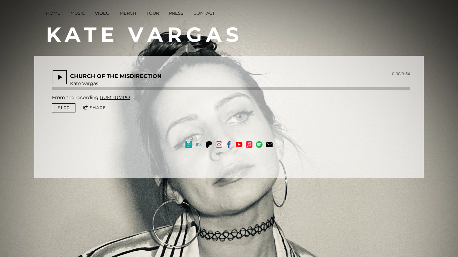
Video (102, 13)
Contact (204, 13)
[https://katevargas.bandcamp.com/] (198, 145)
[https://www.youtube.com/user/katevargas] (239, 145)
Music (77, 13)
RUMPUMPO (115, 97)
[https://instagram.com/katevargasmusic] (219, 145)
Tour (153, 13)
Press (176, 13)
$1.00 (64, 107)
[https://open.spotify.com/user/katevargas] (259, 145)
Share (98, 107)
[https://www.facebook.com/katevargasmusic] (229, 145)
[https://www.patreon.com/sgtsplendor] (209, 145)
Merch (128, 13)
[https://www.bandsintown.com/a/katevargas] (188, 145)
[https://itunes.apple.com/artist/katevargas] (249, 145)
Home (53, 13)
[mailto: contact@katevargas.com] (269, 145)
